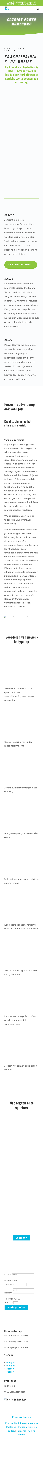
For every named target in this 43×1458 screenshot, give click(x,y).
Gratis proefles (16, 1307)
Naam (7, 1274)
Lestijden (21, 1237)
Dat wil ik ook (19, 265)
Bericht (8, 1292)
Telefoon (8, 1299)
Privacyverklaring (21, 1417)
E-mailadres (10, 1280)
